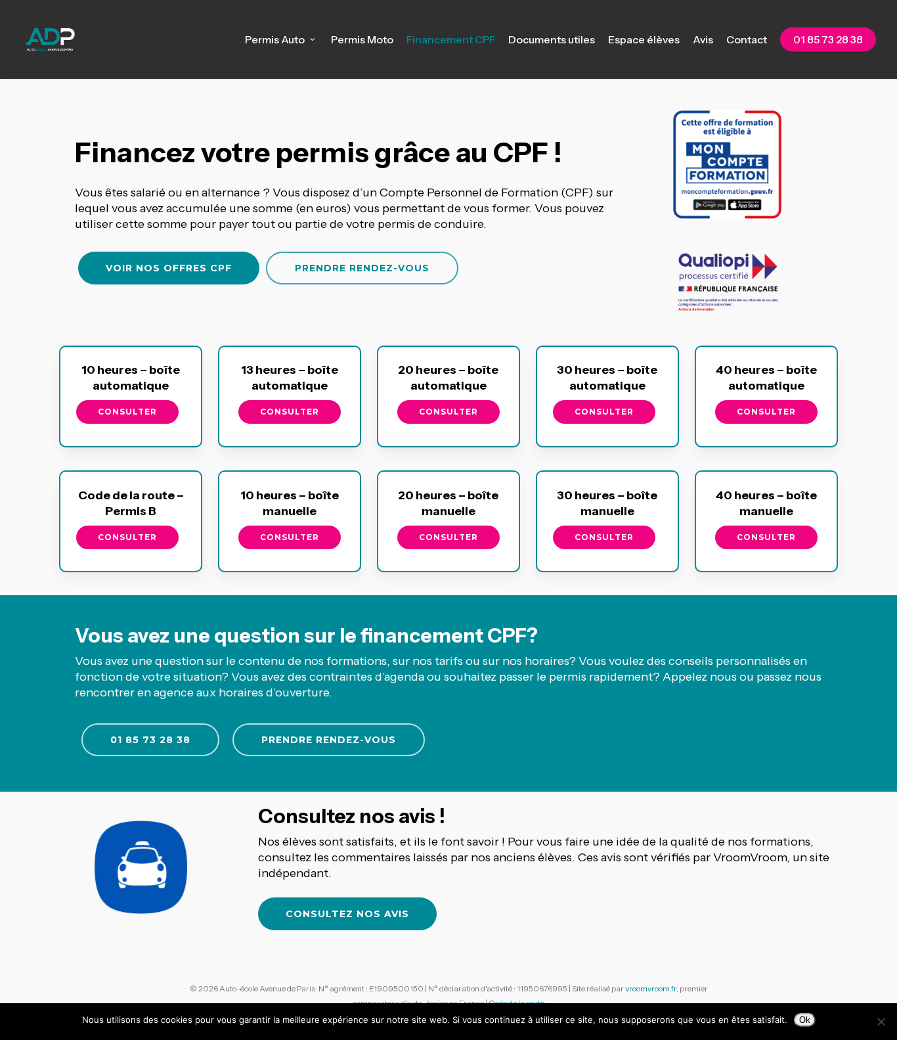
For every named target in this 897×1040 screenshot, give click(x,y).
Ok (804, 1020)
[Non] (880, 1021)
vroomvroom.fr (650, 988)
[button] (168, 268)
